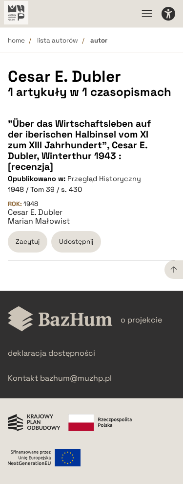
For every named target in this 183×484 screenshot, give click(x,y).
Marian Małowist (39, 221)
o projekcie (141, 320)
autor (98, 40)
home (16, 40)
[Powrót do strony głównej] (60, 319)
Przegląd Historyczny (104, 178)
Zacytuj (28, 241)
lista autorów (57, 40)
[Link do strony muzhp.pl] (16, 13)
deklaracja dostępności (51, 353)
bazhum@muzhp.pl (76, 378)
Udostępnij (76, 241)
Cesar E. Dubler (35, 212)
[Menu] (147, 13)
